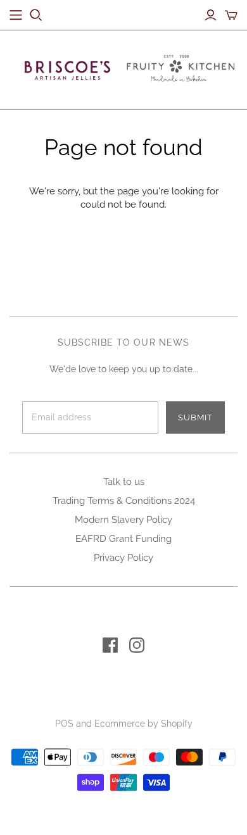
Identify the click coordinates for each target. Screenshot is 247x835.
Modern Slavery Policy (123, 519)
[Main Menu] (16, 15)
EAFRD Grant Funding (123, 538)
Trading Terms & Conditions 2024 (124, 500)
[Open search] (36, 15)
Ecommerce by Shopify (143, 724)
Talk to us (123, 481)
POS (64, 724)
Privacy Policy (123, 557)
